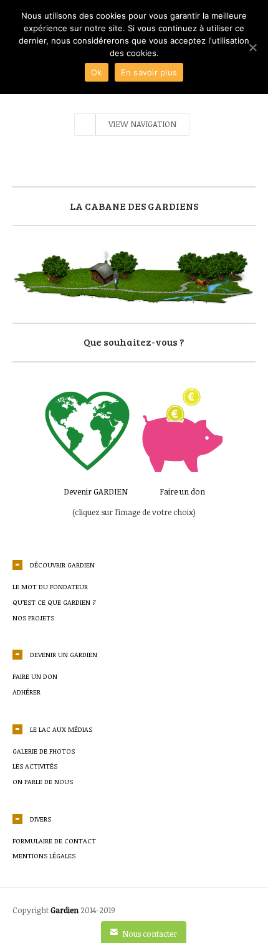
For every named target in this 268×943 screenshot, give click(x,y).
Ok (96, 72)
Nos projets (33, 617)
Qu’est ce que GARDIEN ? (54, 602)
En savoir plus (149, 72)
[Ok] (252, 47)
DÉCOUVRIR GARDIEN (62, 564)
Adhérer (26, 691)
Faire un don (182, 491)
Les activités (34, 765)
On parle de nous (42, 781)
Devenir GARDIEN (96, 491)
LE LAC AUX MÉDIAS (61, 729)
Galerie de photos (43, 751)
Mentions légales (43, 855)
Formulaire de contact (54, 840)
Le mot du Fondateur (50, 586)
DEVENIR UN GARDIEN (63, 654)
